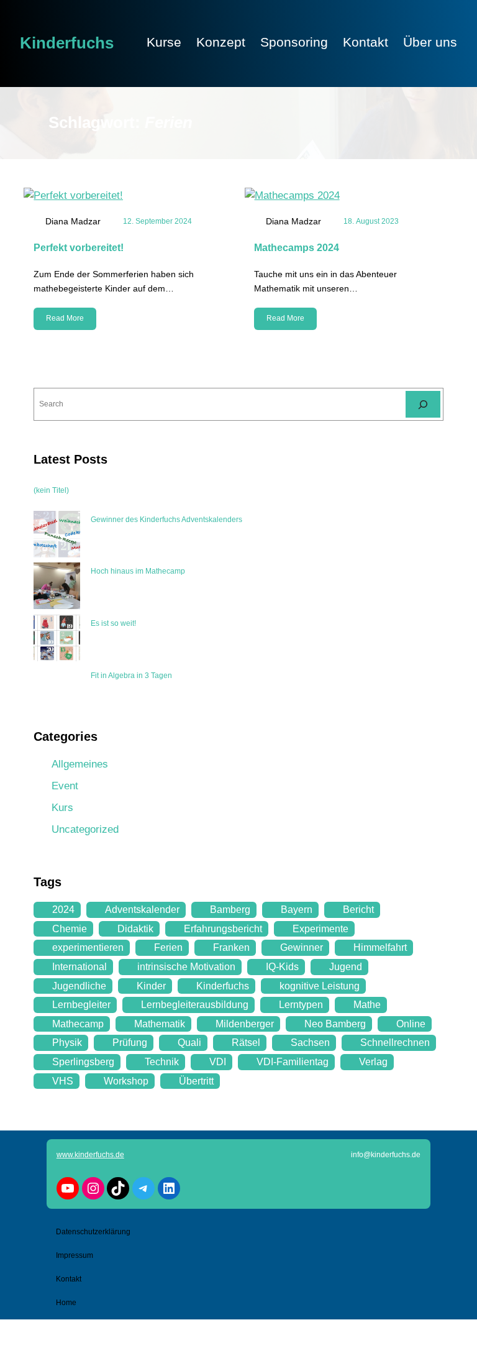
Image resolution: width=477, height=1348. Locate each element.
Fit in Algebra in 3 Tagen (131, 675)
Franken (231, 947)
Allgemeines (80, 764)
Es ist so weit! (113, 623)
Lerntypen (301, 1004)
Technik (162, 1062)
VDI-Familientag (293, 1062)
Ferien (168, 947)
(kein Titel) (51, 490)
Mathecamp (78, 1024)
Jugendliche (79, 986)
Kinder (151, 986)
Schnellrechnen (395, 1042)
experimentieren (88, 947)
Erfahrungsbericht (223, 929)
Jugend (345, 966)
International (79, 966)
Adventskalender (142, 909)
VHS (62, 1081)
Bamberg (230, 909)
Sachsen (310, 1042)
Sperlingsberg (83, 1062)
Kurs (62, 808)
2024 (63, 909)
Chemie (69, 929)
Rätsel (246, 1042)
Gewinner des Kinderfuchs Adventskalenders (166, 519)
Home (66, 1302)
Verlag (373, 1062)
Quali (189, 1042)
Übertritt (196, 1081)
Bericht (358, 909)
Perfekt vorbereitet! (79, 247)
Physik (67, 1042)
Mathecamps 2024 (296, 247)
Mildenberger (245, 1024)
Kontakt (68, 1279)
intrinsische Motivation (186, 966)
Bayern (296, 909)
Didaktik (135, 929)
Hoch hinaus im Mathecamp (138, 571)
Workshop (126, 1081)
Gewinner (301, 947)
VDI (217, 1062)
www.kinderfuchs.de (90, 1154)
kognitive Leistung (319, 986)
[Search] (423, 404)
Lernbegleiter (81, 1004)
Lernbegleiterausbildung (194, 1004)
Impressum (74, 1255)
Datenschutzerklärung (93, 1231)
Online (410, 1024)
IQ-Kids (282, 966)
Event (65, 786)
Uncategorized (85, 829)
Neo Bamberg (335, 1024)
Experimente (320, 929)
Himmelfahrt (380, 947)
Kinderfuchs (67, 43)
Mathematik (159, 1024)
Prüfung (129, 1042)
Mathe (367, 1004)
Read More (65, 318)
